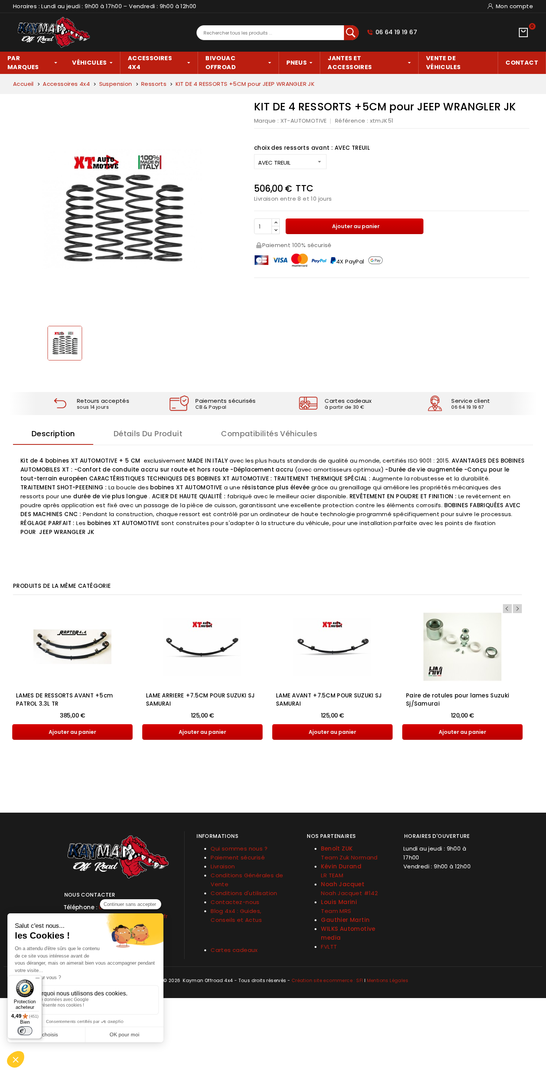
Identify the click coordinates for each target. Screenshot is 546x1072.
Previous (507, 608)
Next (517, 608)
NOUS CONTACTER (90, 894)
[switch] (24, 1030)
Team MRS (336, 911)
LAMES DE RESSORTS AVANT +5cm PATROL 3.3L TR (64, 699)
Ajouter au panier (355, 226)
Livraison (223, 866)
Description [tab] (53, 433)
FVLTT (329, 946)
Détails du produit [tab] (148, 433)
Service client (470, 401)
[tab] (118, 891)
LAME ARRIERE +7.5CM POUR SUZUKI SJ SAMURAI (200, 699)
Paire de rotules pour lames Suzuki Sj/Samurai (457, 699)
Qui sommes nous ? (239, 848)
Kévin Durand (341, 866)
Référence (350, 120)
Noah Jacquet (342, 884)
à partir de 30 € (344, 407)
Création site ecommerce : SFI (327, 980)
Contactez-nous (235, 902)
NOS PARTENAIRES (331, 836)
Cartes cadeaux (348, 401)
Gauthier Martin (345, 920)
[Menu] (37, 979)
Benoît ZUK (336, 848)
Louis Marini (339, 902)
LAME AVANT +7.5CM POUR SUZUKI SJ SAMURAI (329, 699)
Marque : (266, 120)
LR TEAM (332, 875)
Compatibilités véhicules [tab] (269, 433)
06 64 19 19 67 (396, 32)
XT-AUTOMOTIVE (303, 120)
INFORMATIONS (217, 836)
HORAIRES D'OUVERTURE (437, 836)
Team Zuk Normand (349, 857)
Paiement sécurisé (238, 857)
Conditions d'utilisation (244, 893)
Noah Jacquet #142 (349, 893)
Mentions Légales (387, 980)
